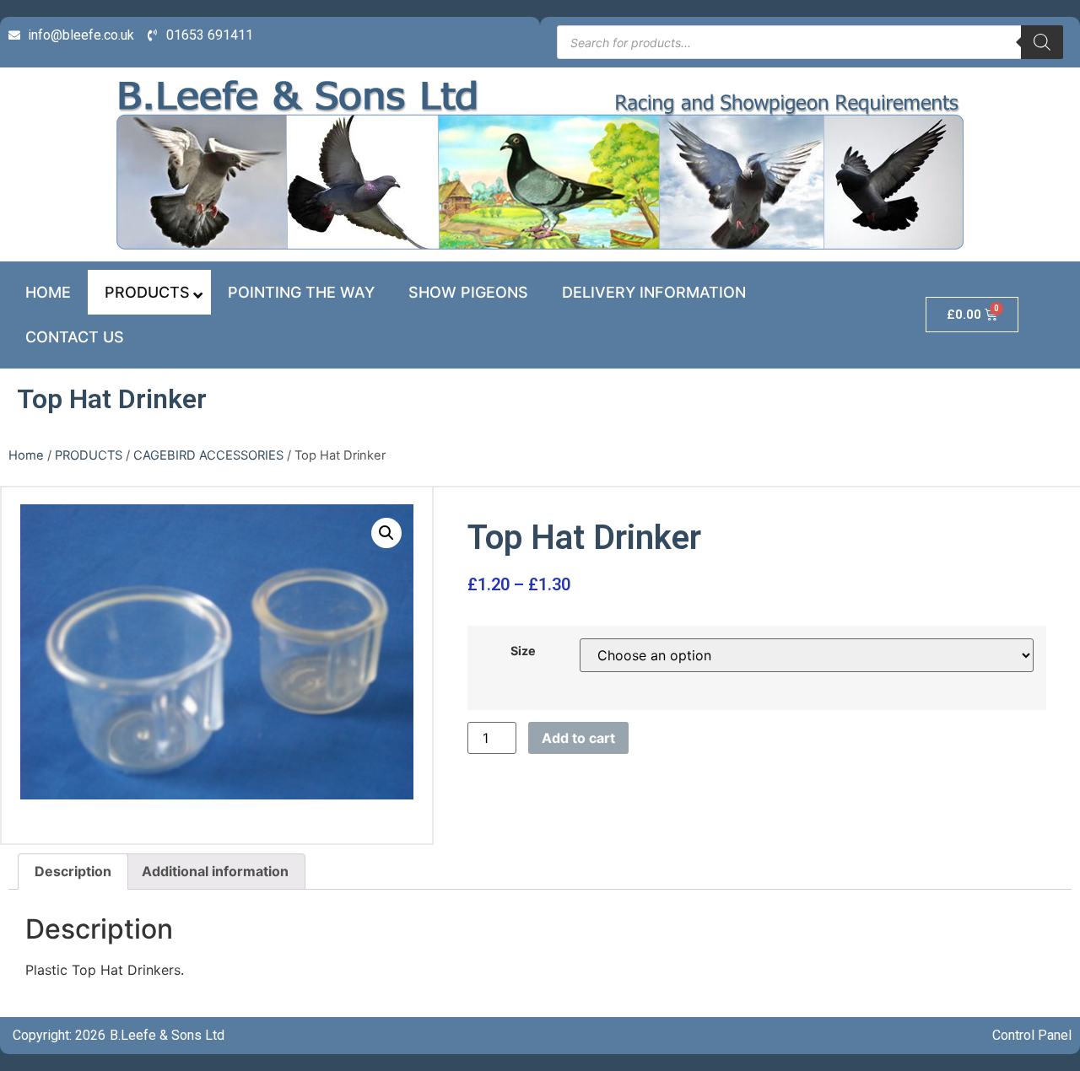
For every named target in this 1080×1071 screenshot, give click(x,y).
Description (73, 871)
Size (523, 651)
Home (26, 455)
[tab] (73, 872)
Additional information (215, 871)
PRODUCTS (88, 455)
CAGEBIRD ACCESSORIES (208, 455)
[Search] (1042, 42)
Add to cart (578, 737)
